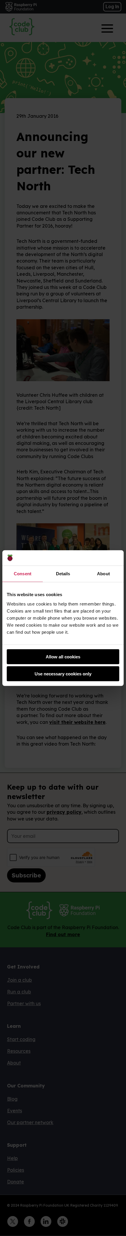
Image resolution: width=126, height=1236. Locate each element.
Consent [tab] (22, 573)
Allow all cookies (63, 656)
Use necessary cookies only (63, 673)
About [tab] (103, 573)
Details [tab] (63, 573)
